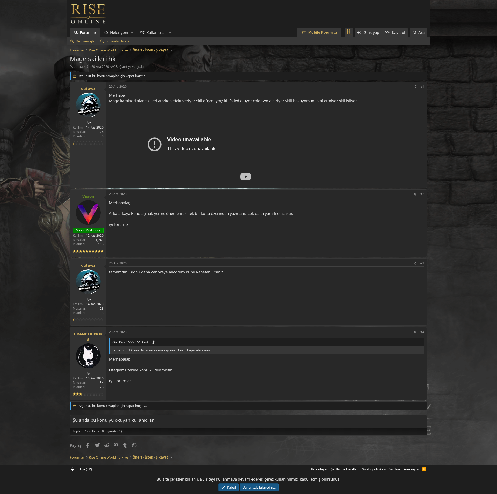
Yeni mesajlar (86, 41)
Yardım (394, 469)
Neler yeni (119, 32)
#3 (422, 263)
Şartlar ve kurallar (344, 469)
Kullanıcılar (156, 32)
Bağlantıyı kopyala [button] (129, 66)
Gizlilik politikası (374, 469)
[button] (132, 32)
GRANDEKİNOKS (88, 336)
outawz (79, 66)
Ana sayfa (411, 469)
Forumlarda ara (117, 41)
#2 (422, 194)
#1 (422, 86)
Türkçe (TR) (83, 469)
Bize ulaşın (319, 469)
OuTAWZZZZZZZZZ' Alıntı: (131, 342)
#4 (422, 332)
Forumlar (88, 32)
